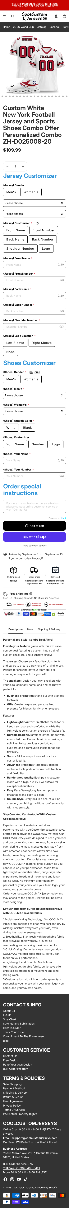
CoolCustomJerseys (23, 1187)
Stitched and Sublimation (18, 1023)
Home (6, 26)
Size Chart (9, 1019)
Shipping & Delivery (15, 1092)
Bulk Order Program (15, 1068)
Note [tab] (30, 629)
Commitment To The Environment (24, 1036)
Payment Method (14, 1088)
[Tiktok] (25, 1179)
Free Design (10, 1060)
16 (48, 96)
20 (63, 96)
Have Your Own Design (17, 1064)
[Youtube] (18, 1179)
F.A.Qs (7, 1015)
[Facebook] (5, 1179)
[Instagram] (12, 1179)
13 (38, 96)
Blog (6, 1040)
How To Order (12, 1027)
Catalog (42, 26)
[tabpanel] (34, 814)
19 (59, 96)
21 (66, 96)
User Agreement (13, 1101)
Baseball (54, 26)
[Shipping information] (30, 593)
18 (56, 96)
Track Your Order (14, 1032)
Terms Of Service (14, 1109)
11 (31, 96)
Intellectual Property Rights (20, 1114)
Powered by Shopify (46, 1187)
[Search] (12, 16)
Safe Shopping (12, 1084)
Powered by (57, 518)
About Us (9, 1010)
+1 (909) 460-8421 (21, 1168)
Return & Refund (13, 1097)
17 (52, 96)
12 (34, 96)
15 (45, 96)
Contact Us (10, 1056)
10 (27, 96)
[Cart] (64, 16)
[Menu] (4, 16)
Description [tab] (15, 629)
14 (41, 96)
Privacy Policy (12, 1105)
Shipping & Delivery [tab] (49, 629)
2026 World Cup (23, 26)
